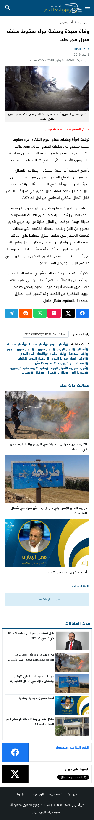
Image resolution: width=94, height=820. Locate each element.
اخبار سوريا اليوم (19, 349)
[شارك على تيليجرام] (11, 313)
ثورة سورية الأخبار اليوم (68, 368)
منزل (50, 372)
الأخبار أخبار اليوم (32, 354)
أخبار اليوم (57, 344)
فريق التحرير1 (80, 49)
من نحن (72, 794)
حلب (43, 368)
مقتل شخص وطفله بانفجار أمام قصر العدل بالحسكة (29, 722)
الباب (20, 358)
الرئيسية (38, 794)
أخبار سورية (66, 22)
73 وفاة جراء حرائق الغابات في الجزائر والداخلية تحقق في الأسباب (48, 446)
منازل (62, 372)
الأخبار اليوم (38, 358)
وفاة (38, 372)
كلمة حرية (55, 794)
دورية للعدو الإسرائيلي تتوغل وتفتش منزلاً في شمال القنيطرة (49, 510)
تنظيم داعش (44, 363)
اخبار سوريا (45, 349)
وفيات (26, 372)
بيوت (61, 363)
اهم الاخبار (78, 363)
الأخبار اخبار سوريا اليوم (68, 358)
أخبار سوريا (37, 344)
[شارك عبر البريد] (54, 313)
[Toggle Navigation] (87, 8)
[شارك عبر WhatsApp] (39, 313)
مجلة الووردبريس (42, 812)
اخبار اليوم (65, 349)
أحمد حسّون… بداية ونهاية (67, 572)
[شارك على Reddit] (25, 313)
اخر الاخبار (57, 354)
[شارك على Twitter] (68, 313)
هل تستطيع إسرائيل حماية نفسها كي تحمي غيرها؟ (31, 636)
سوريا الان (78, 372)
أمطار (82, 349)
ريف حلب (29, 368)
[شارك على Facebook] (82, 313)
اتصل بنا (22, 794)
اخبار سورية (77, 354)
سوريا (14, 368)
